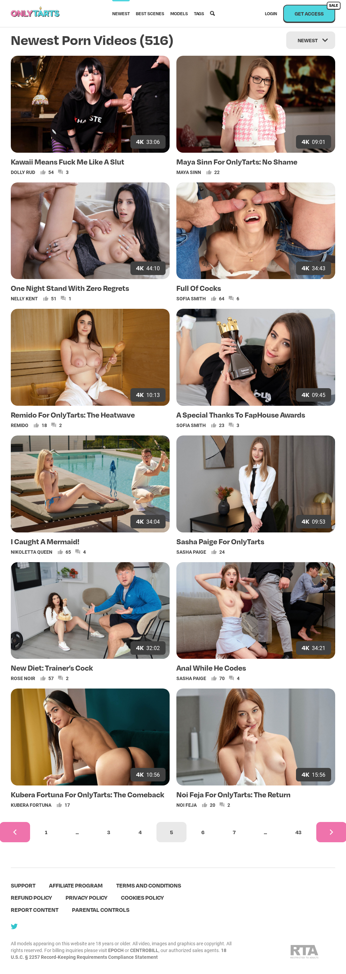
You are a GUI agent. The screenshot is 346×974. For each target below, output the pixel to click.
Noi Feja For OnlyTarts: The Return (233, 794)
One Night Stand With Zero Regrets (70, 288)
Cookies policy (142, 897)
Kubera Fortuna (31, 805)
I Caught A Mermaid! (45, 541)
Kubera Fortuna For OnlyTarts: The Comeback (87, 794)
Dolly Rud (23, 172)
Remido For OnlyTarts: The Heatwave (73, 414)
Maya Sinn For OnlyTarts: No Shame (236, 161)
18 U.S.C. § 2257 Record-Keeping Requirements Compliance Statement (118, 953)
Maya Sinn (188, 172)
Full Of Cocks (198, 288)
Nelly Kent (24, 298)
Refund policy (31, 897)
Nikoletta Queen (31, 552)
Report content (34, 909)
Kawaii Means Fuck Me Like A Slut (67, 161)
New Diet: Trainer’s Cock (52, 667)
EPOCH (116, 950)
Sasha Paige (191, 552)
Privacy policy (86, 897)
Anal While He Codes (211, 667)
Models (179, 13)
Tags (199, 13)
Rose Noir (23, 678)
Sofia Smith (191, 298)
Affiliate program (76, 885)
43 (298, 832)
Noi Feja (186, 805)
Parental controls (100, 909)
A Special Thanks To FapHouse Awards (240, 414)
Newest (121, 13)
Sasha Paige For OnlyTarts (220, 541)
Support (23, 885)
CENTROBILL (144, 950)
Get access (315, 11)
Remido (19, 425)
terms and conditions (148, 885)
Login (271, 13)
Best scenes (150, 13)
